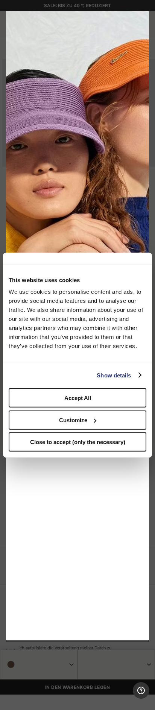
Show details (114, 375)
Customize (73, 420)
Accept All (77, 398)
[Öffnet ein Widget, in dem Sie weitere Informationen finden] (121, 696)
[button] (140, 19)
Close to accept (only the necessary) (77, 442)
